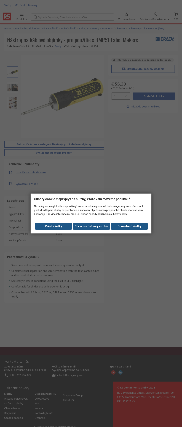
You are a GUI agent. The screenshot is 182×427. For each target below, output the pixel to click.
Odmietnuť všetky (129, 226)
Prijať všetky (53, 226)
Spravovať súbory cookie (91, 226)
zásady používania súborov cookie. (108, 214)
